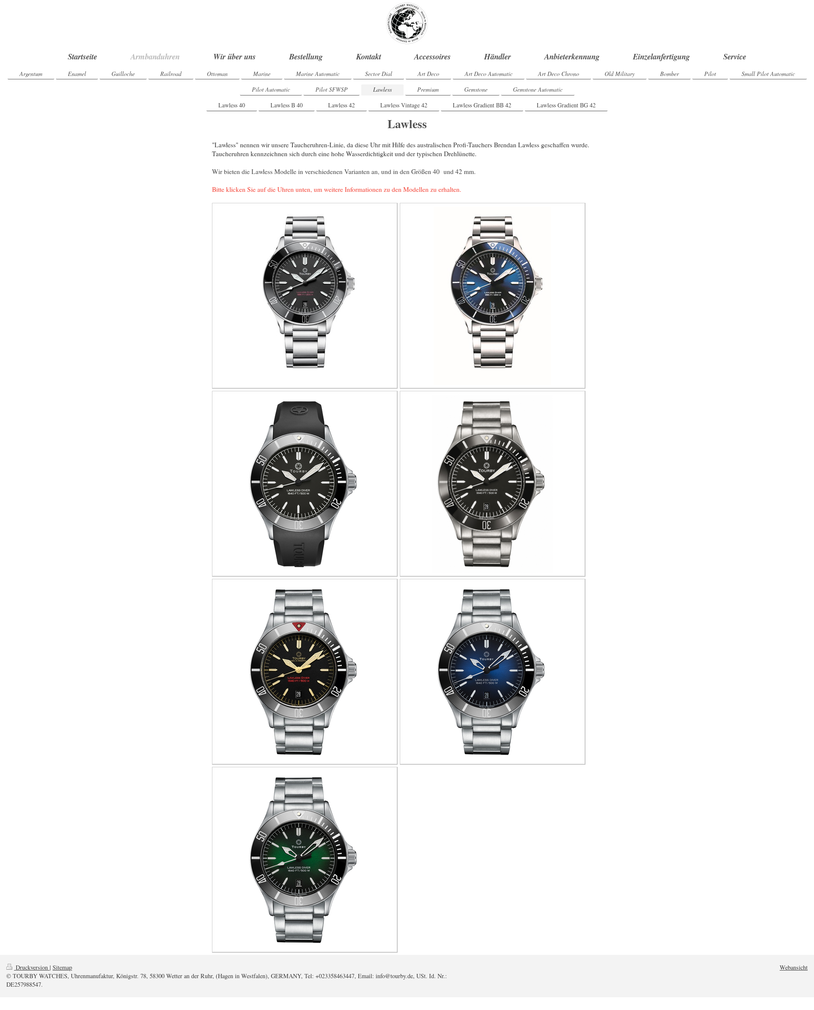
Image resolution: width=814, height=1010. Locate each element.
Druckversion (32, 967)
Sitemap (62, 967)
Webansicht (794, 967)
